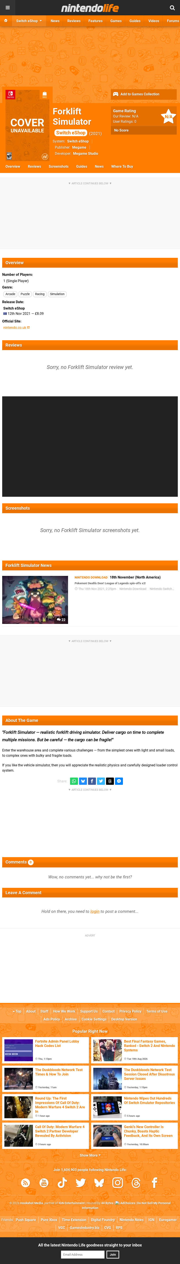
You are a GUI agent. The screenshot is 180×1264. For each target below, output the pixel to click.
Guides (81, 166)
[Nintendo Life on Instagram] (118, 1183)
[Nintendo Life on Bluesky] (99, 1183)
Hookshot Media (31, 1203)
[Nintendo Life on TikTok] (62, 1183)
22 (63, 620)
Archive (71, 1019)
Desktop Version (124, 1019)
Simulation (57, 294)
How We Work (64, 1011)
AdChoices (127, 1203)
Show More (89, 1155)
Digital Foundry (103, 1220)
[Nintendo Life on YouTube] (44, 1183)
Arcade (10, 294)
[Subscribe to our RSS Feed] (25, 1183)
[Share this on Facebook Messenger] (119, 781)
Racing (40, 294)
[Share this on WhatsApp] (74, 781)
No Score (121, 130)
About (31, 1011)
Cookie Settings (94, 1019)
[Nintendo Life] (90, 8)
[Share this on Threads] (110, 781)
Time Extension (74, 1220)
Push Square (26, 1220)
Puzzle (25, 294)
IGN (151, 1220)
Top (18, 1011)
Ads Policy (51, 1019)
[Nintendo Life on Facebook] (154, 1183)
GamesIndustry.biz (84, 1228)
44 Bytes (107, 1203)
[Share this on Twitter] (101, 781)
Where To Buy (122, 166)
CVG (107, 1228)
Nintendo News (132, 1220)
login (94, 911)
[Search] (172, 7)
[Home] (6, 20)
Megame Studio (85, 153)
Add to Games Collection (139, 94)
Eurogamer (168, 1220)
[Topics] (7, 7)
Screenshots (58, 166)
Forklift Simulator (72, 120)
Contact (109, 1011)
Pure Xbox (49, 1220)
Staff (44, 1011)
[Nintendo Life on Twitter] (81, 1183)
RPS (119, 1228)
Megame (79, 147)
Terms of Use (156, 1011)
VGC (61, 1228)
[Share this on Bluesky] (83, 781)
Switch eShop (78, 141)
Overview (12, 166)
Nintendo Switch (161, 589)
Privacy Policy (130, 1011)
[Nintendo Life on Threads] (136, 1183)
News (99, 166)
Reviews (34, 166)
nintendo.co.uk (15, 328)
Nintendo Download (132, 589)
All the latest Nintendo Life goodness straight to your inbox (90, 1245)
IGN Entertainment (72, 1203)
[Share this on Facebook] (92, 781)
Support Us (89, 1011)
